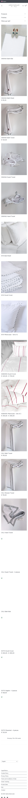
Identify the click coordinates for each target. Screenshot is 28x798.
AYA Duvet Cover (7, 295)
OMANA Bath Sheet (7, 98)
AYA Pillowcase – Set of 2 (9, 334)
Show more (4, 60)
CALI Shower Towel (7, 493)
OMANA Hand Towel (8, 216)
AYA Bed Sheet (6, 256)
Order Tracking (5, 781)
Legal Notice (4, 770)
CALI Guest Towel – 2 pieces (10, 572)
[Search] (23, 6)
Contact (3, 790)
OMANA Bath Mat (7, 58)
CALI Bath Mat (6, 611)
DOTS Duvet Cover (7, 651)
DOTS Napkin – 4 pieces (9, 690)
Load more (14, 743)
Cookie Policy (4, 773)
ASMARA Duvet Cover (8, 374)
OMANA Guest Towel (8, 177)
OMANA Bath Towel (7, 137)
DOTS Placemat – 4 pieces (9, 730)
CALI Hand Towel (7, 532)
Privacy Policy (4, 776)
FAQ (2, 787)
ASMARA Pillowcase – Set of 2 (11, 413)
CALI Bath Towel (6, 453)
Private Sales (4, 784)
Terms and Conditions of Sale (8, 778)
